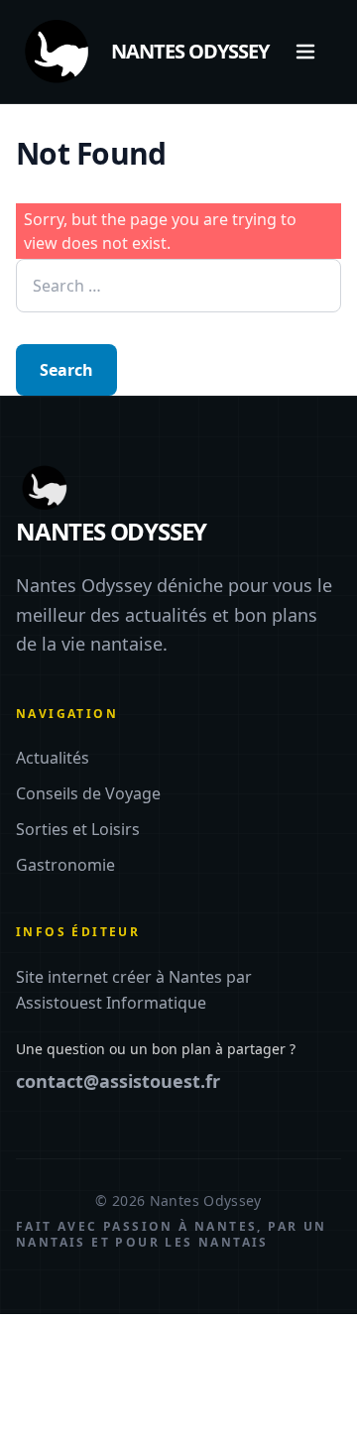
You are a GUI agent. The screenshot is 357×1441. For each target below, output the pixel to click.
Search (66, 370)
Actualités (52, 758)
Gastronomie (65, 865)
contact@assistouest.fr (118, 1081)
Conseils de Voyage (88, 793)
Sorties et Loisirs (78, 829)
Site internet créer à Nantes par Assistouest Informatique (134, 990)
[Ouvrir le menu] (305, 51)
